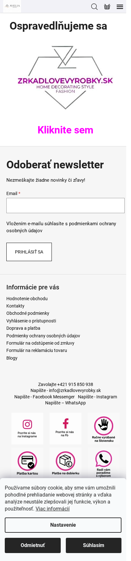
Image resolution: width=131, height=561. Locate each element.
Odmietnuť (33, 545)
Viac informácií (53, 509)
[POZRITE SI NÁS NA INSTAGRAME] (27, 427)
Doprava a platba (23, 328)
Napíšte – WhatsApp (65, 402)
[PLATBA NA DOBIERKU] (65, 462)
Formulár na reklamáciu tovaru (36, 350)
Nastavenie (63, 525)
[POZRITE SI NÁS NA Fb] (65, 427)
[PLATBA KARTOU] (27, 462)
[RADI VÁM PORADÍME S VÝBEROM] (104, 462)
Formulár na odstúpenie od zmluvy (40, 343)
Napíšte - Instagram (97, 396)
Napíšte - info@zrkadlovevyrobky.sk (66, 390)
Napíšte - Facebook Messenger (44, 396)
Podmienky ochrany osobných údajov (43, 335)
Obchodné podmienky (27, 313)
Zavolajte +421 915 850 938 (65, 384)
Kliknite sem (65, 130)
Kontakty (15, 305)
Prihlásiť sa (29, 251)
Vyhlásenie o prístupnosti (31, 320)
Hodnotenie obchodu (27, 298)
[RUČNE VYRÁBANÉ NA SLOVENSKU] (104, 427)
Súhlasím (93, 545)
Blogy (11, 358)
